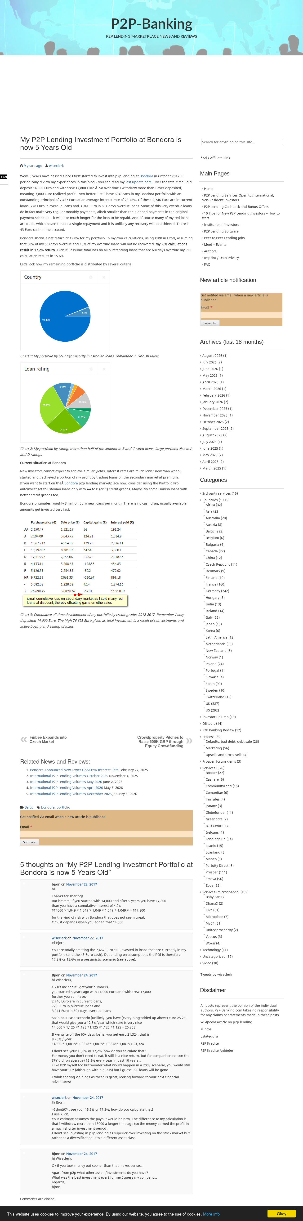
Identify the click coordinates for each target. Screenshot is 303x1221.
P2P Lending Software (221, 231)
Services (208, 768)
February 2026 (213, 395)
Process (208, 736)
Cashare (212, 779)
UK (208, 703)
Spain (210, 683)
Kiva (209, 910)
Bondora (146, 176)
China (210, 557)
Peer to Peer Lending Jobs (224, 238)
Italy (209, 617)
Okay (281, 1214)
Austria (211, 524)
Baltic (29, 807)
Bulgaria (212, 544)
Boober (211, 772)
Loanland (213, 852)
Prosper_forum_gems (219, 761)
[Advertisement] (151, 93)
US (208, 710)
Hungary (212, 597)
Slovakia (212, 677)
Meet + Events (215, 244)
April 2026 (210, 382)
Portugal (212, 670)
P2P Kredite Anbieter (217, 1050)
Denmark (213, 571)
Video (206, 963)
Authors (210, 251)
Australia (213, 518)
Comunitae (214, 792)
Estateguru (209, 1036)
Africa (210, 504)
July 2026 (209, 362)
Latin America (216, 637)
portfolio (63, 807)
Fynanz (211, 806)
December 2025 (214, 408)
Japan (210, 624)
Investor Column (215, 717)
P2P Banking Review (218, 730)
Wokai (210, 943)
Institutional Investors (221, 224)
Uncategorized (214, 956)
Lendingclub (216, 839)
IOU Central (215, 825)
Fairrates (213, 799)
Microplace (214, 916)
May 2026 (210, 375)
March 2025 (211, 468)
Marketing (214, 748)
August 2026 (212, 355)
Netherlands (216, 644)
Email (26, 826)
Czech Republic (218, 564)
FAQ (207, 264)
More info (211, 1214)
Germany (213, 591)
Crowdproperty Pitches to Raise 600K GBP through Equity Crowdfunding (160, 741)
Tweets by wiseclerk (216, 974)
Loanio (211, 845)
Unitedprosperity (219, 930)
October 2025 (213, 422)
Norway (212, 657)
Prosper (212, 872)
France (211, 584)
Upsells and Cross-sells (224, 754)
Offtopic (208, 723)
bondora (48, 807)
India (210, 604)
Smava (211, 879)
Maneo (211, 859)
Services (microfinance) (221, 892)
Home (208, 188)
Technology (211, 950)
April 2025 (210, 461)
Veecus (211, 936)
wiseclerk (56, 165)
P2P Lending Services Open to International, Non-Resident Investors (238, 197)
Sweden (212, 690)
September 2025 (215, 428)
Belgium (212, 538)
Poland (211, 664)
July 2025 (209, 441)
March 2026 (211, 388)
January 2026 (212, 402)
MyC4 (210, 923)
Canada (212, 551)
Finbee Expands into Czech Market (48, 739)
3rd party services (216, 493)
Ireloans (212, 832)
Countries (210, 500)
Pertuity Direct (217, 865)
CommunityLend (219, 786)
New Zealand (216, 650)
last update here (138, 182)
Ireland (211, 610)
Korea (210, 630)
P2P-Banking (151, 24)
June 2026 (210, 369)
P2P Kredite (210, 1043)
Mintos (206, 1029)
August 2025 (212, 435)
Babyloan (213, 897)
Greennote (214, 819)
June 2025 (210, 448)
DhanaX (212, 903)
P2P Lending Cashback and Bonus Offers (236, 206)
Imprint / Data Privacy (221, 257)
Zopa (210, 885)
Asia (209, 511)
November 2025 (214, 415)
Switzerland (215, 697)
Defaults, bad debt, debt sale (229, 741)
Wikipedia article (214, 1022)
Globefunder (216, 812)
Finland (212, 577)
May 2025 (210, 455)
